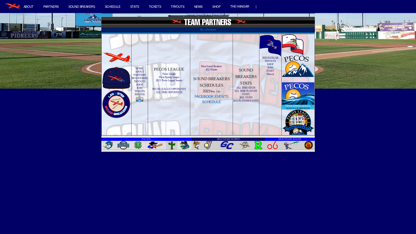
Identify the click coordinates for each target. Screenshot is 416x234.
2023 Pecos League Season (169, 80)
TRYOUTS (177, 6)
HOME (139, 68)
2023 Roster (211, 69)
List (218, 91)
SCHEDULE (112, 6)
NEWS (198, 6)
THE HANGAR (239, 6)
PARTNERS (51, 6)
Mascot (270, 74)
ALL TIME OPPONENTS (169, 92)
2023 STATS (246, 97)
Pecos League (169, 73)
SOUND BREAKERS (81, 6)
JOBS (140, 87)
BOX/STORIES (140, 78)
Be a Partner (208, 29)
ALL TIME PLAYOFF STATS (245, 92)
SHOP (216, 6)
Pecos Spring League (169, 77)
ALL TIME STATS (245, 87)
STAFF (270, 70)
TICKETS (155, 6)
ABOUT (29, 6)
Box (212, 91)
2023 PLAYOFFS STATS (246, 100)
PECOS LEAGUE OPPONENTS (169, 89)
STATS (134, 6)
